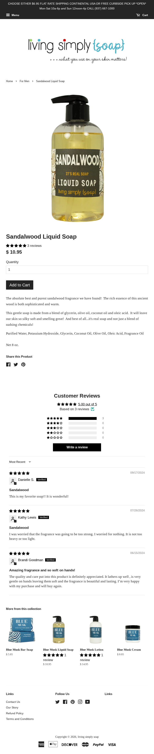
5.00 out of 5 (87, 404)
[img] (19, 473)
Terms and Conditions (20, 718)
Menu (15, 15)
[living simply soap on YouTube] (87, 702)
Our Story (12, 707)
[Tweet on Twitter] (16, 365)
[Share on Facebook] (8, 365)
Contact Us (13, 701)
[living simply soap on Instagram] (80, 702)
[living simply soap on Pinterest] (72, 702)
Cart (145, 15)
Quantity (12, 262)
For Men (24, 81)
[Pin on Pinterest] (23, 365)
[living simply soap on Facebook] (65, 702)
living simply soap (88, 736)
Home (9, 81)
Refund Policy (14, 713)
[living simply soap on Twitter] (57, 702)
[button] (16, 246)
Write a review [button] (77, 447)
